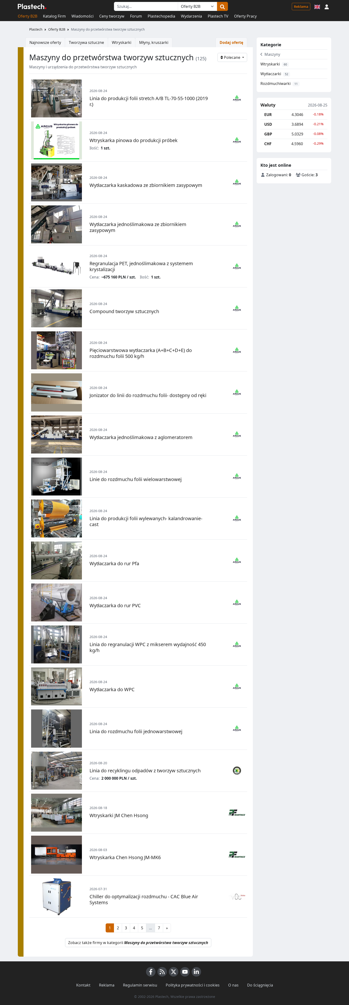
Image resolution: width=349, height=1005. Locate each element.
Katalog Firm (54, 16)
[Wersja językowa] (317, 6)
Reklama (301, 6)
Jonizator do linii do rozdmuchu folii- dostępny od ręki (148, 395)
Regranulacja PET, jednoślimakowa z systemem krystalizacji (141, 266)
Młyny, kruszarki (153, 42)
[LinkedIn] (196, 972)
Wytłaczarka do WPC (112, 689)
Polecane (232, 57)
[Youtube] (185, 972)
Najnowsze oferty (45, 42)
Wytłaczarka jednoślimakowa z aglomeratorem (141, 437)
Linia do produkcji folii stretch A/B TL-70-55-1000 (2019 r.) (149, 101)
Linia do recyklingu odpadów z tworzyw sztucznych (145, 770)
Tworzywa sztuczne (86, 42)
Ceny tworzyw (111, 16)
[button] (326, 6)
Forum (136, 16)
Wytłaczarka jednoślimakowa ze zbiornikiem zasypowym (138, 227)
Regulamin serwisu (140, 985)
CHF (268, 143)
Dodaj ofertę (231, 42)
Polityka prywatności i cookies (193, 985)
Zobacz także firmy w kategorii (138, 942)
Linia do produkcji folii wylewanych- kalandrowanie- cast (146, 521)
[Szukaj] (222, 6)
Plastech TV (218, 16)
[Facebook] (151, 972)
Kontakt (83, 985)
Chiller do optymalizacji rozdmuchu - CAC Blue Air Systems (144, 899)
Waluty (267, 105)
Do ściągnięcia (260, 985)
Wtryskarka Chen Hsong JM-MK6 (125, 857)
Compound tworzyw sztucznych (124, 311)
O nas (233, 985)
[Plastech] (32, 6)
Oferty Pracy (245, 16)
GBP (268, 134)
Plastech (35, 29)
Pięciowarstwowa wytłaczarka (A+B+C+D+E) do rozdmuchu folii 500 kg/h (141, 353)
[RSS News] (162, 972)
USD (268, 124)
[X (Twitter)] (173, 972)
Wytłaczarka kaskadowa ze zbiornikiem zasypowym (146, 185)
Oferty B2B (27, 16)
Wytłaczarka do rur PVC (115, 605)
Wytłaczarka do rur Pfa (114, 563)
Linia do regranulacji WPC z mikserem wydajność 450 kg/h (148, 647)
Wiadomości (82, 16)
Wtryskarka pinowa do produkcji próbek (134, 140)
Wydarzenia (191, 16)
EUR (268, 114)
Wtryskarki (121, 42)
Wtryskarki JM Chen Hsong (119, 815)
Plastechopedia (161, 16)
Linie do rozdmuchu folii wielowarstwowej (136, 479)
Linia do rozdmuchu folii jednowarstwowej (136, 731)
